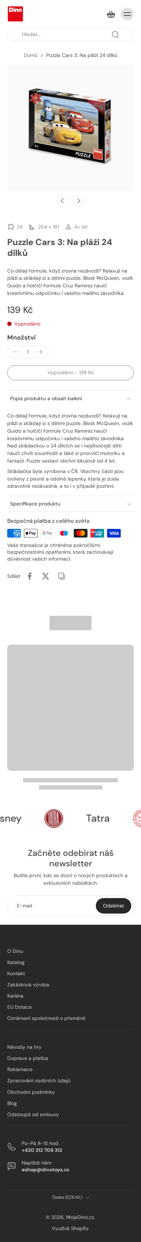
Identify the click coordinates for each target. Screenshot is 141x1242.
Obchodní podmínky (31, 1091)
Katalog (16, 962)
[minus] (15, 352)
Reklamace (20, 1069)
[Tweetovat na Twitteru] (46, 576)
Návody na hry (24, 1047)
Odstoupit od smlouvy (33, 1114)
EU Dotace (19, 1007)
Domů (31, 55)
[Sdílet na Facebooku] (30, 576)
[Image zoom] (70, 128)
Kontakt (16, 973)
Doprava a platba (27, 1058)
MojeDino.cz (80, 1217)
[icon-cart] (111, 14)
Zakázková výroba (28, 984)
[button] (70, 372)
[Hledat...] (115, 35)
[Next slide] (78, 201)
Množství (21, 337)
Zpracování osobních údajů (38, 1080)
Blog (12, 1103)
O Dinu (15, 951)
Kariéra (15, 996)
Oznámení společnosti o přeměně (46, 1018)
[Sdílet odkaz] (61, 576)
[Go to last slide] (62, 201)
